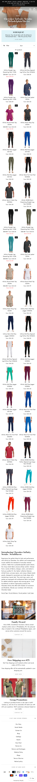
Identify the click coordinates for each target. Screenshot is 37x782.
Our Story (18, 724)
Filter (7, 46)
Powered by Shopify (18, 780)
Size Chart (18, 743)
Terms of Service (18, 758)
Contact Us (18, 712)
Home (18, 16)
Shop (18, 733)
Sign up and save (18, 767)
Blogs (18, 755)
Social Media (18, 727)
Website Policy (18, 752)
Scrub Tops (4, 593)
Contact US (18, 634)
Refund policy (18, 761)
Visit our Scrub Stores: (18, 718)
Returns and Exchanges (18, 749)
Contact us (5, 705)
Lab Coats (31, 593)
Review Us (18, 746)
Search (18, 740)
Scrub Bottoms (13, 593)
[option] (18, 3)
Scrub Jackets (23, 593)
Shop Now (18, 674)
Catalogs (18, 737)
